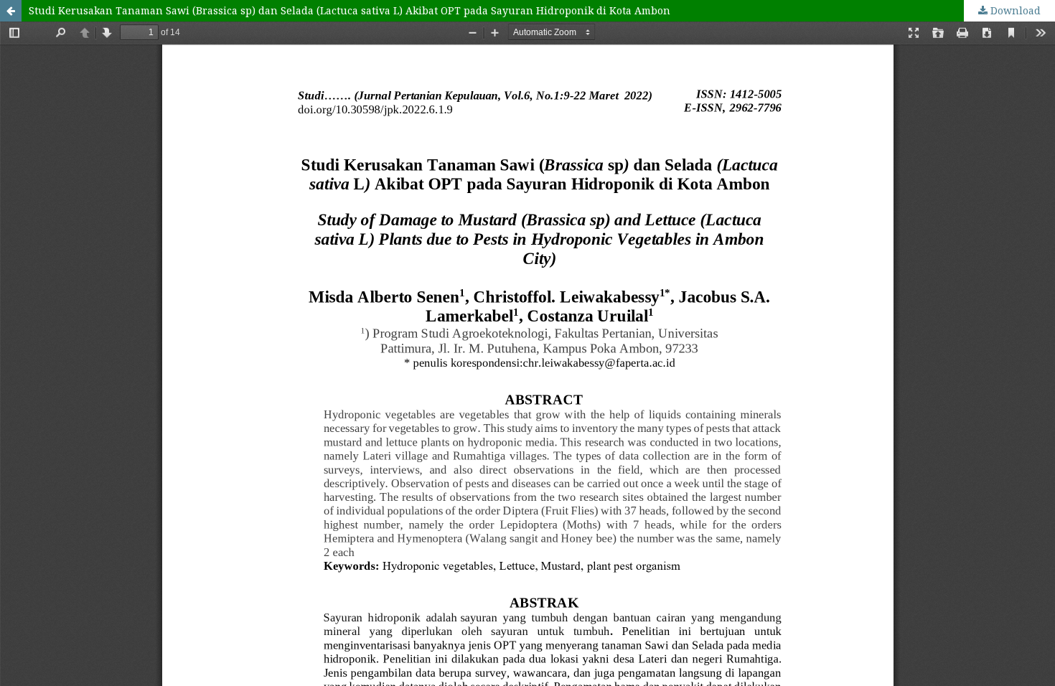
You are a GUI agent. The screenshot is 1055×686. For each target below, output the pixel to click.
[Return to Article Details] (11, 11)
